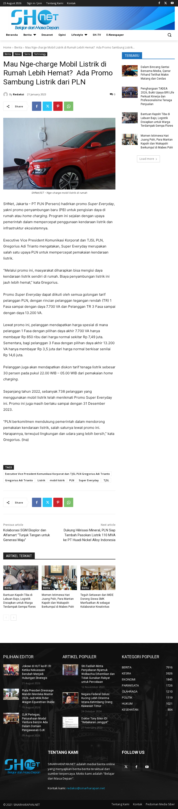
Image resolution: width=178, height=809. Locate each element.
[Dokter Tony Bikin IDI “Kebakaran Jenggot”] (70, 722)
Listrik (41, 480)
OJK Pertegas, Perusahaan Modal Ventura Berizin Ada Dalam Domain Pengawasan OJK (35, 722)
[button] (169, 34)
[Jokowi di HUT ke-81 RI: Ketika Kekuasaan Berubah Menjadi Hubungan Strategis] (11, 669)
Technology (40, 54)
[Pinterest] (58, 106)
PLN (71, 480)
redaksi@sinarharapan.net (86, 788)
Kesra (17, 54)
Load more (147, 159)
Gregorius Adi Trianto (19, 480)
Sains (27, 54)
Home (7, 47)
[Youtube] (172, 3)
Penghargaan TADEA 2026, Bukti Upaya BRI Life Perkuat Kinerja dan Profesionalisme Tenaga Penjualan (157, 96)
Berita (18, 47)
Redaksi (18, 94)
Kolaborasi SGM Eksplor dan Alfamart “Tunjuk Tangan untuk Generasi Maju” (26, 535)
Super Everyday (89, 480)
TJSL (106, 480)
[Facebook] (159, 3)
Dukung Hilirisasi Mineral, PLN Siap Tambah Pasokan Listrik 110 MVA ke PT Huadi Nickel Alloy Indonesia (89, 535)
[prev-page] (6, 618)
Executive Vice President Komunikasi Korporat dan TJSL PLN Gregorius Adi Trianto (57, 473)
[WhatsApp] (68, 106)
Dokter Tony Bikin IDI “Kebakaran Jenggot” (94, 720)
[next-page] (13, 618)
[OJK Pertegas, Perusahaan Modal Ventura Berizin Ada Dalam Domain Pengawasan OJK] (11, 718)
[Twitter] (165, 3)
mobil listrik (57, 480)
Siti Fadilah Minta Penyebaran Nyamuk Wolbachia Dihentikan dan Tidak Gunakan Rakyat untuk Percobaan (98, 674)
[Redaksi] (6, 94)
